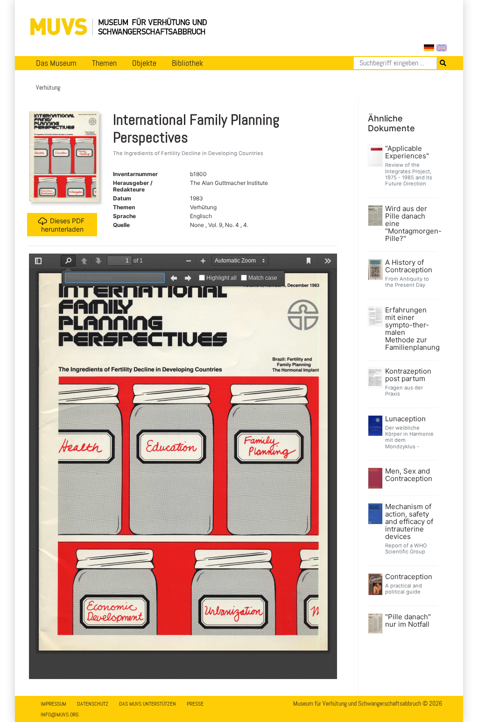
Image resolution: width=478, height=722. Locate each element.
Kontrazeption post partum (408, 375)
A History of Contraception (408, 266)
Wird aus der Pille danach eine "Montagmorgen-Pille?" (410, 223)
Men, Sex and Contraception (408, 474)
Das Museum (56, 63)
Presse (195, 704)
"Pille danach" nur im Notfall (408, 620)
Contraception (408, 576)
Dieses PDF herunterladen (63, 225)
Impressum (53, 704)
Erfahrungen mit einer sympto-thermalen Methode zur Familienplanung (410, 328)
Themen (104, 63)
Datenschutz (92, 704)
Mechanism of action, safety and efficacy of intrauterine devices (409, 521)
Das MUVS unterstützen (147, 704)
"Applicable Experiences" (407, 152)
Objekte (144, 63)
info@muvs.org (59, 714)
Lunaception (405, 419)
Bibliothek (187, 63)
